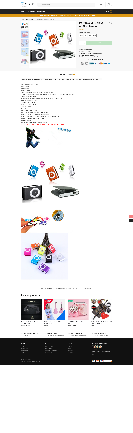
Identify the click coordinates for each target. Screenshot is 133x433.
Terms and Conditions (51, 350)
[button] (109, 11)
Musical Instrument (30, 19)
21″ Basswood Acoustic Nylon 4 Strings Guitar (53, 322)
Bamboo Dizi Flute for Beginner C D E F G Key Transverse (101, 322)
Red (85, 35)
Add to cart (99, 43)
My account (24, 348)
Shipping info (24, 350)
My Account (101, 6)
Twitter (70, 348)
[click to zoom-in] (52, 44)
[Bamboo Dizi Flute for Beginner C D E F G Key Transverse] (101, 309)
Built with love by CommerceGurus (30, 361)
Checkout (109, 6)
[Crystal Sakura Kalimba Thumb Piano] (78, 309)
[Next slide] (73, 44)
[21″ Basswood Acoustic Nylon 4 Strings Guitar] (54, 309)
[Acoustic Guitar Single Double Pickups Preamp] (31, 309)
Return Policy (48, 348)
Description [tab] (62, 74)
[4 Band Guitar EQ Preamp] (109, 23)
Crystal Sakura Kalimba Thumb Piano (76, 322)
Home (22, 19)
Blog (22, 346)
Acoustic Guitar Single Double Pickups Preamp (29, 322)
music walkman (87, 288)
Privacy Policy (48, 352)
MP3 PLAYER (79, 288)
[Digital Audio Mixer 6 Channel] (111, 23)
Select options (31, 328)
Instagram (71, 350)
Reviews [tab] (71, 74)
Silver (90, 35)
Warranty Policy (49, 346)
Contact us (24, 352)
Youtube (70, 352)
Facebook (71, 346)
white (94, 35)
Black (81, 35)
